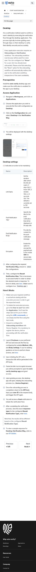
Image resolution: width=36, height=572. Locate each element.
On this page (8, 21)
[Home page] (5, 10)
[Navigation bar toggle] (3, 3)
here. (21, 284)
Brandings (5, 546)
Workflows (6, 543)
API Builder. (12, 433)
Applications (21, 543)
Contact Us (6, 568)
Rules (19, 546)
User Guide (6, 557)
